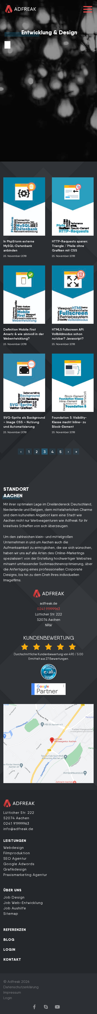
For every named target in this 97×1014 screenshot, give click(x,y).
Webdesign (13, 847)
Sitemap (10, 913)
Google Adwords (19, 864)
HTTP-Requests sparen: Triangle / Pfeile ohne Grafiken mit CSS (70, 245)
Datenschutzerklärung (21, 987)
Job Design (14, 897)
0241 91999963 (48, 609)
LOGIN (9, 949)
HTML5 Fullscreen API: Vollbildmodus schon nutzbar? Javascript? (68, 333)
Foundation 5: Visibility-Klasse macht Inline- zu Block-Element (69, 422)
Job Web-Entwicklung (23, 903)
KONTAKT (12, 959)
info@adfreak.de (18, 829)
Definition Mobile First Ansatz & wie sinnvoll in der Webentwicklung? (23, 333)
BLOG (8, 939)
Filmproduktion (16, 853)
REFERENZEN (14, 929)
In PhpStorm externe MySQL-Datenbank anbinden (18, 245)
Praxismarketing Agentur (25, 875)
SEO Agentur (15, 858)
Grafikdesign (15, 869)
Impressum (12, 992)
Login (7, 998)
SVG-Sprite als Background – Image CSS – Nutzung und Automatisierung (24, 422)
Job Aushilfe (14, 908)
